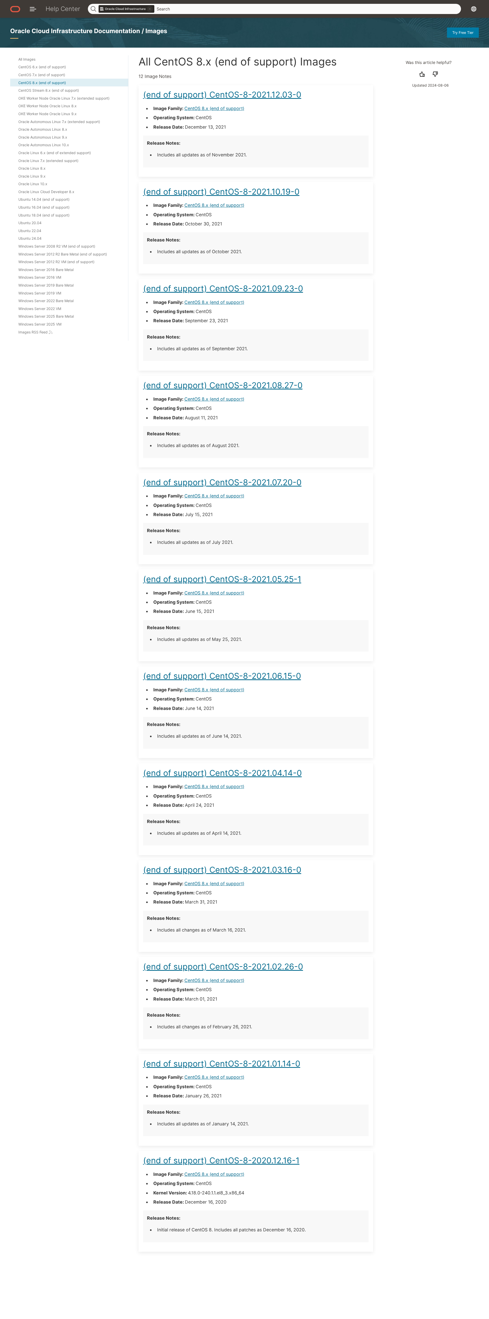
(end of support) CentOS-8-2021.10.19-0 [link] (221, 192)
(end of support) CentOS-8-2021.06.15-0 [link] (222, 676)
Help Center (63, 8)
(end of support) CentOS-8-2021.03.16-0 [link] (222, 870)
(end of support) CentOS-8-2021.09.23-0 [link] (223, 288)
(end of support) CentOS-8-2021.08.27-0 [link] (223, 385)
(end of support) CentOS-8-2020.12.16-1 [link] (221, 1160)
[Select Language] (474, 9)
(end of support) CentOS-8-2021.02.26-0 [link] (223, 967)
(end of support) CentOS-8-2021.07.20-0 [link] (222, 482)
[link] (127, 9)
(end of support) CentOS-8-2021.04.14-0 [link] (222, 773)
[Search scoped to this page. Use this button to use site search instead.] (150, 9)
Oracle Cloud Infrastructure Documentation (76, 31)
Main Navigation (33, 9)
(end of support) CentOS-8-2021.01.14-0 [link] (221, 1064)
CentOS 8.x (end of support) (214, 108)
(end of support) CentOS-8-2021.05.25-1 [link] (222, 579)
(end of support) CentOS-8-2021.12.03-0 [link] (222, 95)
